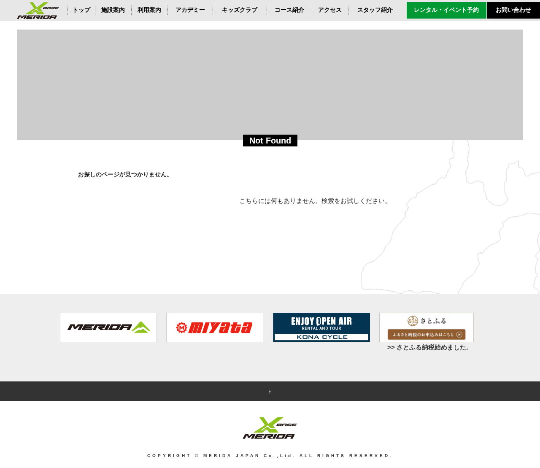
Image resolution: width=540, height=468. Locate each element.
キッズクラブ (239, 9)
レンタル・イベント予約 (446, 9)
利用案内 (149, 9)
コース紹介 (289, 9)
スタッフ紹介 (375, 9)
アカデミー (190, 9)
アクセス (330, 9)
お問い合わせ (513, 9)
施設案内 (113, 9)
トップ (81, 9)
